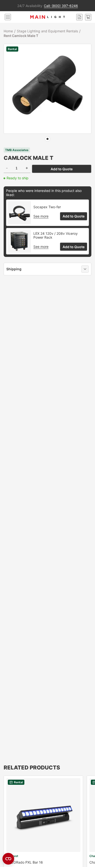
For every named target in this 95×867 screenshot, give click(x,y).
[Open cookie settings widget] (8, 859)
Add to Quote (62, 169)
